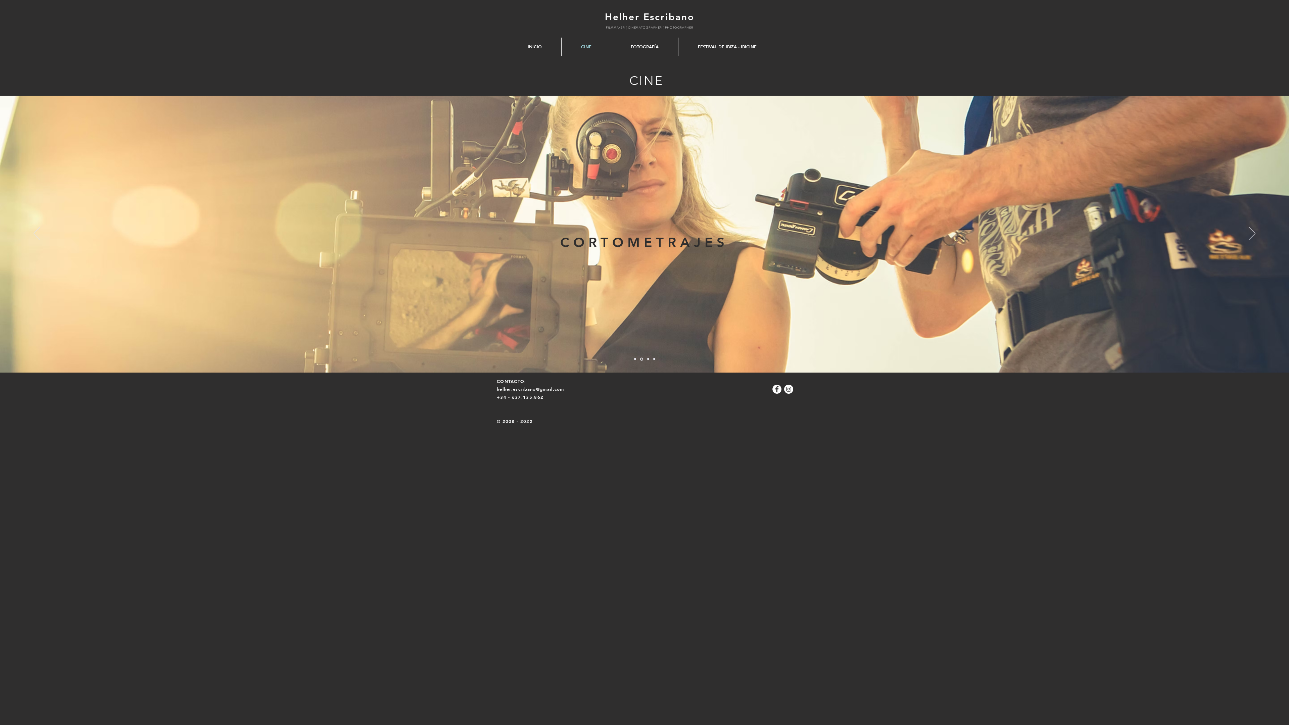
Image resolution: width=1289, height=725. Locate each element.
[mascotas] (641, 359)
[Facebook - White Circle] (776, 389)
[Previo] (37, 234)
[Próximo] (1252, 234)
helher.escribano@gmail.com (530, 389)
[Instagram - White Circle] (788, 389)
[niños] (635, 359)
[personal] (654, 359)
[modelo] (647, 358)
